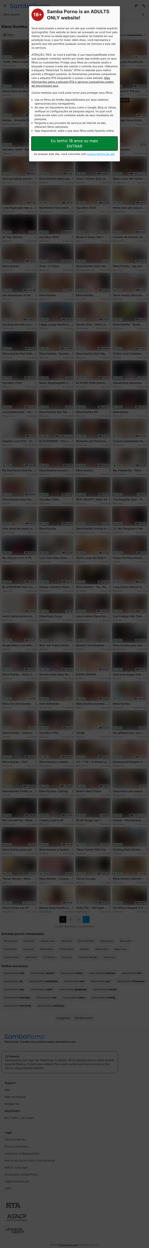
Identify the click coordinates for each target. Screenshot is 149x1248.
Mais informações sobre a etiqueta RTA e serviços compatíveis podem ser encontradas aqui (72, 81)
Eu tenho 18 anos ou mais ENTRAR (74, 143)
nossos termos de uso (100, 154)
